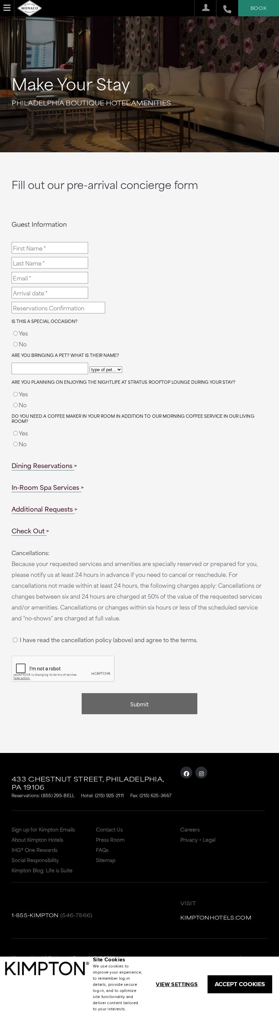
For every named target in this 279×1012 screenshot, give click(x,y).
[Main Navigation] (7, 8)
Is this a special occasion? (45, 321)
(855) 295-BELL (58, 795)
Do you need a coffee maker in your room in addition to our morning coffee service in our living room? (133, 418)
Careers (190, 829)
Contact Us (109, 829)
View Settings (177, 984)
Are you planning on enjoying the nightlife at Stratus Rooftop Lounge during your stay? (123, 382)
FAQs (102, 850)
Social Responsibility (35, 860)
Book (258, 7)
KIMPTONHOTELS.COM (215, 917)
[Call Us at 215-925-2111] (223, 8)
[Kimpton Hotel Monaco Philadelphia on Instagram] (201, 772)
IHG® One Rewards (35, 850)
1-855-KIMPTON (35, 915)
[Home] (30, 7)
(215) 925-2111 (109, 795)
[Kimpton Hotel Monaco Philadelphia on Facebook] (186, 772)
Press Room (110, 839)
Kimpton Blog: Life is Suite (42, 870)
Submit (139, 704)
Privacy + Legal (197, 839)
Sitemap (105, 860)
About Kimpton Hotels (37, 839)
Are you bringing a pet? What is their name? (65, 355)
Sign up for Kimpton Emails (43, 829)
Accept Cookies (240, 984)
